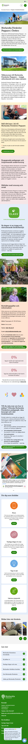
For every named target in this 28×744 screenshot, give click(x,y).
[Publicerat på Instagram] (25, 486)
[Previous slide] (20, 638)
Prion (2, 728)
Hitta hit (3, 715)
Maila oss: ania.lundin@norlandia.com (12, 713)
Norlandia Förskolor (5, 9)
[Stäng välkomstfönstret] (21, 728)
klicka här (23, 381)
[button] (25, 1)
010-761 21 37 (10, 328)
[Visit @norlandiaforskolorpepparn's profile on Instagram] (3, 486)
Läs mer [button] (4, 483)
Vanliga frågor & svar (7, 723)
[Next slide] (25, 638)
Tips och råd (4, 725)
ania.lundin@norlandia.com (13, 331)
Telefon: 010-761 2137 (7, 711)
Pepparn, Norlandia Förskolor (17, 9)
